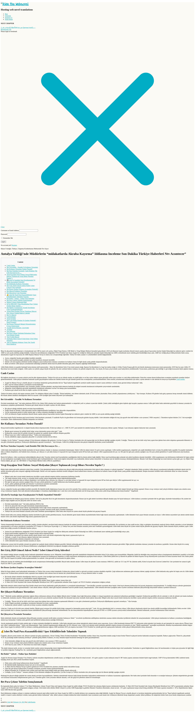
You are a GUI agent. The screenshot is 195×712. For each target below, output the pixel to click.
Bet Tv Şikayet (11, 315)
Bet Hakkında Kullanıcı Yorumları (18, 284)
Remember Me (8, 238)
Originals (8, 16)
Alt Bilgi (9, 329)
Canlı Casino (11, 265)
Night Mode (9, 19)
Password (4, 234)
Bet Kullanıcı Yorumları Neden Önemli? (19, 269)
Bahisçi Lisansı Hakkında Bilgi (17, 302)
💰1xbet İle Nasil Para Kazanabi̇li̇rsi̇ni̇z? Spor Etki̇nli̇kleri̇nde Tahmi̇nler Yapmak (21, 296)
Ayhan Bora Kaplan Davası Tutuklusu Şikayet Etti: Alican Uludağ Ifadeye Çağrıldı (21, 312)
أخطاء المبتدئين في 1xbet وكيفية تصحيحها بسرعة (18, 27)
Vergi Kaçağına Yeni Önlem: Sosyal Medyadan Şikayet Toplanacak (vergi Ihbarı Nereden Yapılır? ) (22, 276)
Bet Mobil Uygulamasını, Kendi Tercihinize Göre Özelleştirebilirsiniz (21, 308)
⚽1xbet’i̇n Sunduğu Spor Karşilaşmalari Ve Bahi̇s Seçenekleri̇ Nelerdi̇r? (21, 281)
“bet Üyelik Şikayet (13, 337)
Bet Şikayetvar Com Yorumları (16, 293)
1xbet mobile (180, 379)
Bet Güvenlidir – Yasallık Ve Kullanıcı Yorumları (22, 267)
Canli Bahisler (11, 317)
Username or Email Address (10, 230)
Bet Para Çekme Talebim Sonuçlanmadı (19, 300)
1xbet (9, 702)
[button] (6, 29)
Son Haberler (11, 331)
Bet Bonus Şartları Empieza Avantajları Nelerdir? (22, 289)
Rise (6, 14)
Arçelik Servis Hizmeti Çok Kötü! (18, 328)
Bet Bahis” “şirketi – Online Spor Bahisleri (20, 298)
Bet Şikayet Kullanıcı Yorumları (17, 291)
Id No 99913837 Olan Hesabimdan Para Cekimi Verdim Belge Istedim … (22, 305)
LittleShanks (31, 702)
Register (14, 245)
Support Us (8, 17)
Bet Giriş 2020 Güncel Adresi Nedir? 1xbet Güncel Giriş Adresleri (20, 286)
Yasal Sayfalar (11, 319)
